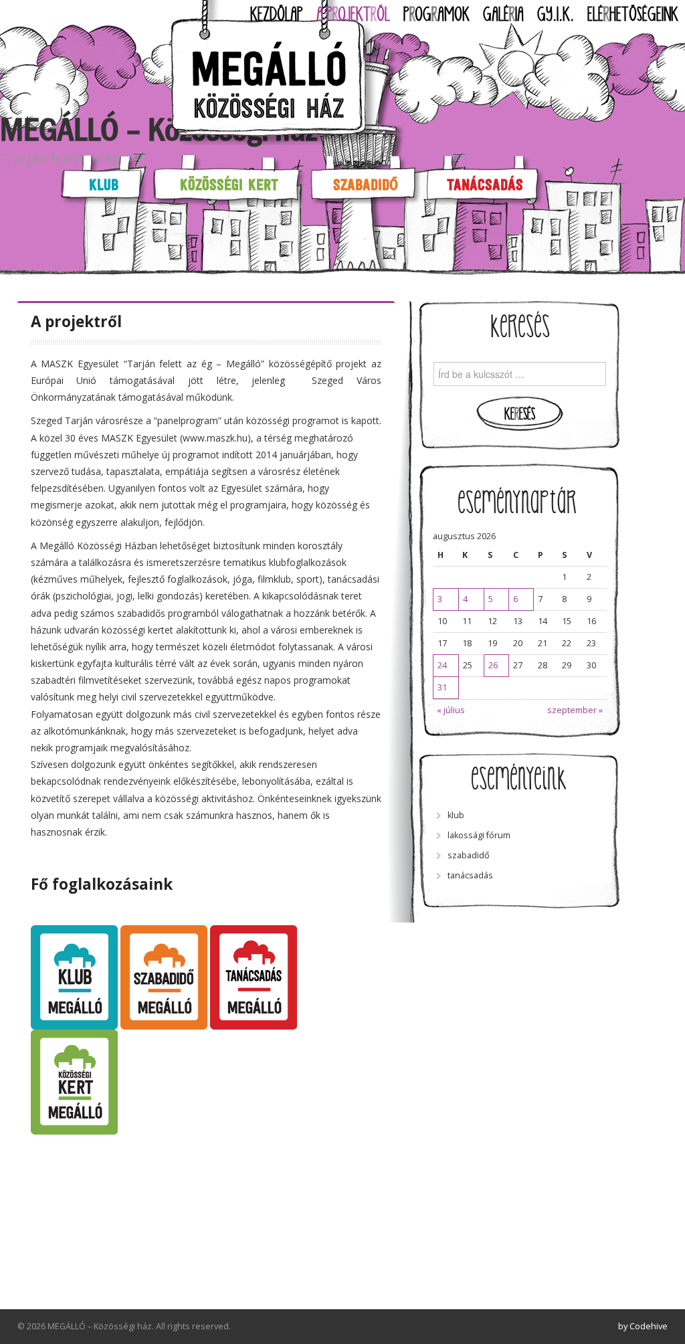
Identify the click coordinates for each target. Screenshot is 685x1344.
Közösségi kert (229, 184)
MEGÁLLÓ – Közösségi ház (158, 129)
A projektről (353, 14)
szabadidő (469, 855)
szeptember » (575, 710)
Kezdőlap (276, 14)
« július (451, 710)
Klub (103, 184)
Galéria (503, 14)
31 (442, 687)
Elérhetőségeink (632, 14)
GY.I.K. (555, 14)
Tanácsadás (485, 184)
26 (493, 665)
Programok (436, 14)
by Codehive (643, 1326)
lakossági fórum (479, 835)
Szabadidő (365, 184)
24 (442, 665)
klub (456, 815)
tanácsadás (470, 875)
